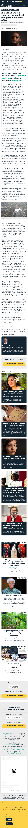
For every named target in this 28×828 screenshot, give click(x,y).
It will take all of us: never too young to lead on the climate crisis (14, 77)
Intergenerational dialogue (16, 22)
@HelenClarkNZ (10, 744)
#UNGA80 (6, 733)
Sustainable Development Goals (8, 24)
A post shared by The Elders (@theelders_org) (14, 790)
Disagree (9, 824)
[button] (24, 5)
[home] (7, 5)
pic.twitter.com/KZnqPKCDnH (14, 749)
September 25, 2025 (14, 753)
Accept (9, 819)
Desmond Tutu (4, 22)
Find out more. (6, 816)
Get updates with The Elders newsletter (14, 364)
